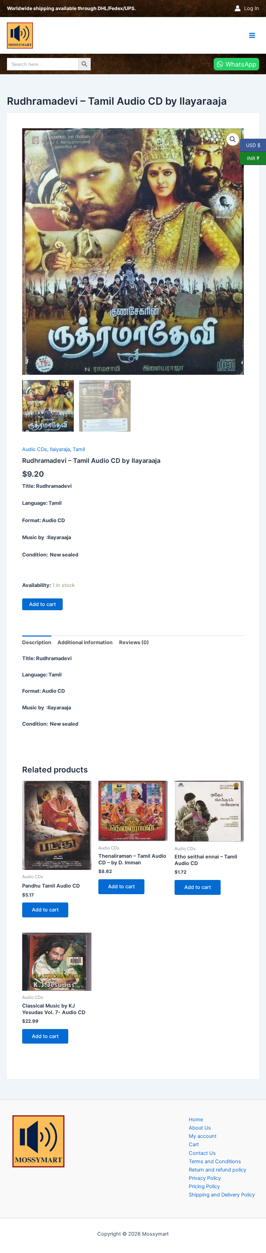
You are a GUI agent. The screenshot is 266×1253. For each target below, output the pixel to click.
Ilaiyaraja (60, 449)
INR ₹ (249, 158)
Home (196, 1119)
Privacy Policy (205, 1178)
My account (202, 1136)
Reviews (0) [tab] (134, 642)
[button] (233, 139)
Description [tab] (36, 642)
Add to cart (42, 604)
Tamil (79, 449)
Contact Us (202, 1153)
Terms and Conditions (215, 1161)
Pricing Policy (204, 1186)
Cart (194, 1144)
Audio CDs (34, 449)
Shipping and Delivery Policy (222, 1195)
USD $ (253, 145)
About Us (200, 1128)
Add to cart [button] (45, 910)
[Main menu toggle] (252, 35)
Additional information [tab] (85, 642)
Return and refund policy (217, 1170)
